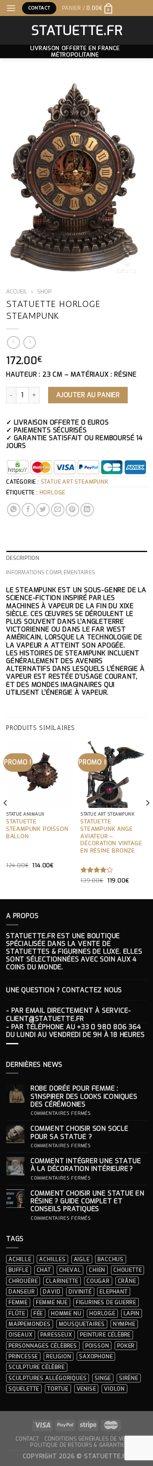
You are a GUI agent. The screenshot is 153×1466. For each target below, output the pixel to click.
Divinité (80, 1291)
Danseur (22, 1291)
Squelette (24, 1388)
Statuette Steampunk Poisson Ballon (37, 828)
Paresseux (56, 1334)
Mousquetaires (82, 1324)
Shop (44, 291)
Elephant (113, 1291)
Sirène (128, 1378)
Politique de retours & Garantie (77, 1445)
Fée (38, 1313)
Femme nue (52, 1302)
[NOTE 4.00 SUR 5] (96, 869)
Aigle (82, 1259)
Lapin (132, 1313)
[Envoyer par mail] (57, 509)
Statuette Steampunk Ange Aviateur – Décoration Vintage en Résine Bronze (111, 836)
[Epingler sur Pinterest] (72, 509)
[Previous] (6, 819)
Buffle (19, 1269)
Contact (27, 1439)
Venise (86, 1388)
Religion (58, 1356)
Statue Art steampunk (75, 481)
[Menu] (11, 8)
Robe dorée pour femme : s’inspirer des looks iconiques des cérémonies (84, 1096)
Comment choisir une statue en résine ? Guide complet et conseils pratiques (87, 1201)
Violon (114, 1388)
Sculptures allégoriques (47, 1378)
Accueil (16, 291)
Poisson (97, 1345)
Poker (126, 1345)
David (51, 1291)
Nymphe (124, 1324)
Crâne (127, 1280)
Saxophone (96, 1356)
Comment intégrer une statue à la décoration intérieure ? (86, 1165)
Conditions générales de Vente (89, 1439)
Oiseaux (21, 1334)
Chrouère (23, 1280)
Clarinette (62, 1280)
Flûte (17, 1313)
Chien (97, 1269)
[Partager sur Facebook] (28, 509)
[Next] (147, 819)
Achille (20, 1259)
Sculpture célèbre (37, 1367)
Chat (44, 1269)
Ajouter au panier (88, 395)
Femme (18, 1302)
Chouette (127, 1269)
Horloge (53, 492)
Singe (103, 1378)
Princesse (23, 1356)
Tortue (58, 1388)
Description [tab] (22, 558)
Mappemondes (30, 1324)
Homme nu (66, 1313)
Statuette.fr (76, 30)
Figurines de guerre (106, 1302)
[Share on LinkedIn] (87, 509)
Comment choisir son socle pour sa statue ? (80, 1132)
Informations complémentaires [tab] (50, 572)
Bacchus (111, 1259)
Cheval (70, 1269)
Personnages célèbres (43, 1345)
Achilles (52, 1259)
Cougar (98, 1280)
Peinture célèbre (105, 1334)
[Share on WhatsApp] (13, 509)
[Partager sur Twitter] (43, 509)
